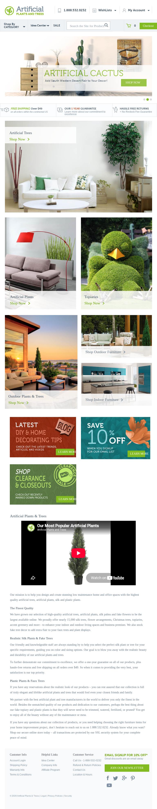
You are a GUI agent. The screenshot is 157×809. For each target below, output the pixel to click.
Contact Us (79, 769)
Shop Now (17, 139)
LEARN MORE (66, 451)
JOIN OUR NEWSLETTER (126, 767)
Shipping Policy (18, 765)
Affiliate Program (50, 769)
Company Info (49, 765)
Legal (43, 796)
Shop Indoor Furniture (102, 400)
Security (68, 796)
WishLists (105, 10)
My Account (137, 10)
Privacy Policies (55, 796)
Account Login (18, 760)
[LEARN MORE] (43, 436)
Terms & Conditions (20, 774)
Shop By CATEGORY (11, 26)
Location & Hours (82, 774)
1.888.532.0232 (75, 10)
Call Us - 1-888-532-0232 (87, 760)
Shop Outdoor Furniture (103, 352)
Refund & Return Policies (87, 765)
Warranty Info (17, 769)
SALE (56, 25)
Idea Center (38, 25)
